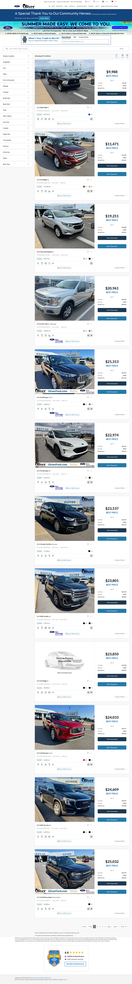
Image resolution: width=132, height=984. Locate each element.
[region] (112, 85)
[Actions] (91, 107)
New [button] (53, 6)
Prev (90, 926)
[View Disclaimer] (53, 119)
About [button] (97, 6)
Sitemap (33, 977)
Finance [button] (91, 6)
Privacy (37, 977)
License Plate (83, 37)
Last (115, 926)
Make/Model (66, 37)
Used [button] (66, 6)
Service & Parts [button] (82, 6)
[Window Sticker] (91, 191)
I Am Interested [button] (112, 94)
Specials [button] (72, 6)
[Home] (49, 6)
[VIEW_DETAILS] (64, 660)
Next (109, 926)
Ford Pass (59, 6)
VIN (75, 37)
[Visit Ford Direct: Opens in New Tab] (64, 979)
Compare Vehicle (120, 123)
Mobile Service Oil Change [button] (109, 6)
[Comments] (91, 119)
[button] (92, 82)
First (84, 926)
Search (121, 48)
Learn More (44, 18)
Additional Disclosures (45, 977)
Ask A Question (112, 102)
